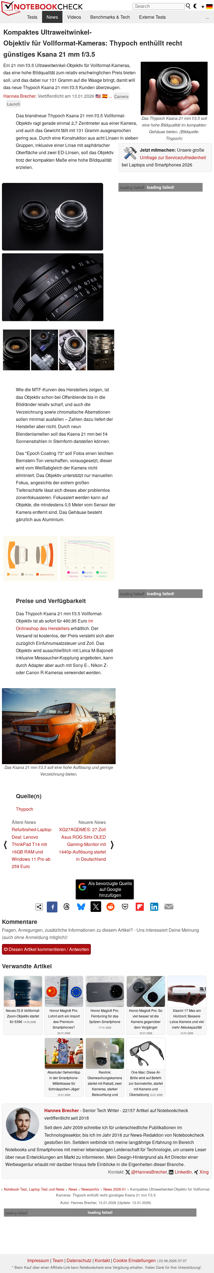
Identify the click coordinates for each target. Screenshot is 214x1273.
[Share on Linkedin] (154, 906)
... (207, 17)
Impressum (38, 1260)
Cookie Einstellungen (134, 1260)
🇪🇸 (105, 96)
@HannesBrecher (148, 1172)
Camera (121, 96)
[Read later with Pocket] (125, 906)
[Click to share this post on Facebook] (52, 907)
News (52, 17)
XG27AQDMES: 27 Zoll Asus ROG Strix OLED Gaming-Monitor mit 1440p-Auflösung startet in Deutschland (82, 844)
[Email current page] (169, 907)
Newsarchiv (90, 1189)
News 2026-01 (114, 1189)
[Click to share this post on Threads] (66, 907)
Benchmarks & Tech (110, 17)
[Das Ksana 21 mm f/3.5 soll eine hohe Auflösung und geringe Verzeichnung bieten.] (59, 726)
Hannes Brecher (19, 96)
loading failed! (132, 187)
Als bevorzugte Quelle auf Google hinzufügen (110, 889)
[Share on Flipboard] (139, 906)
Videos (74, 17)
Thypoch (24, 809)
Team (57, 1260)
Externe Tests (152, 17)
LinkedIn (183, 1172)
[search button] (188, 6)
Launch (13, 104)
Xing (203, 1172)
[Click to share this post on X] (96, 906)
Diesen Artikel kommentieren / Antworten (48, 949)
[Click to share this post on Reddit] (110, 906)
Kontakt (102, 1260)
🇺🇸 (98, 96)
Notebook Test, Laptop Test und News (34, 1189)
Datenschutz (79, 1260)
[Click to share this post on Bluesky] (81, 907)
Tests (32, 17)
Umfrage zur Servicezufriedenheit (173, 157)
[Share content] (39, 907)
